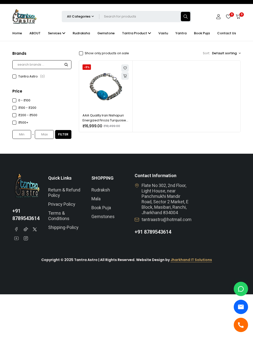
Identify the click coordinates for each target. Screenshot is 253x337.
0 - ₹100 (24, 100)
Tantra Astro (31, 76)
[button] (125, 76)
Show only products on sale (107, 53)
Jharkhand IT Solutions (191, 259)
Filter (63, 134)
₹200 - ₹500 (27, 115)
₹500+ (23, 122)
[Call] (241, 325)
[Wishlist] (228, 16)
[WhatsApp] (241, 289)
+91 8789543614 (153, 232)
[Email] (241, 307)
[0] (238, 16)
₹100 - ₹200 (27, 107)
